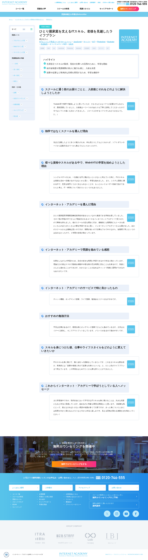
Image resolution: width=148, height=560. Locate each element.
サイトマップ (17, 507)
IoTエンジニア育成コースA (49, 42)
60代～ (17, 81)
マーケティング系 (20, 52)
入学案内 (48, 488)
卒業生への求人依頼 (46, 497)
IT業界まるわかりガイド (74, 497)
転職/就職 (18, 104)
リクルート (69, 499)
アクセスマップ (84, 488)
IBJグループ (112, 543)
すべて (18, 29)
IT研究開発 (90, 543)
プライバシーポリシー (73, 504)
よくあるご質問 (72, 2)
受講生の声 (41, 9)
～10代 (17, 63)
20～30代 (18, 69)
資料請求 (92, 2)
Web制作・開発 (40, 543)
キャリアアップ (20, 110)
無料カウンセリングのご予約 (108, 496)
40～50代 (18, 75)
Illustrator (110, 42)
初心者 (17, 116)
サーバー (86, 42)
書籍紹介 (69, 502)
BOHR (14, 504)
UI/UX (71, 44)
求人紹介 (42, 499)
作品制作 (44, 44)
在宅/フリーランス (21, 98)
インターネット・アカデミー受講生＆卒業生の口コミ (29, 19)
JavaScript (77, 42)
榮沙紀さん (49, 19)
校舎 (99, 2)
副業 (16, 92)
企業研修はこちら (60, 2)
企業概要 (42, 494)
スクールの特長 (63, 9)
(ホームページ (66, 42)
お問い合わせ (84, 2)
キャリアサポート (106, 9)
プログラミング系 (20, 40)
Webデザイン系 (20, 46)
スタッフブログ (17, 502)
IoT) (93, 42)
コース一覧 (19, 9)
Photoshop (101, 42)
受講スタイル (85, 9)
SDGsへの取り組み (108, 2)
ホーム (11, 19)
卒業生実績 (43, 504)
